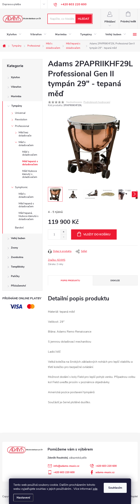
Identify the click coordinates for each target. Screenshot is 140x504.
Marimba (16, 96)
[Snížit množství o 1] (64, 236)
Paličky (15, 276)
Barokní (19, 227)
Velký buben (18, 238)
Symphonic (21, 187)
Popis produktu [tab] (70, 280)
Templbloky (17, 266)
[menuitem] (14, 34)
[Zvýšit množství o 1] (64, 232)
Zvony (14, 247)
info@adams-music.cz (66, 466)
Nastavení (23, 498)
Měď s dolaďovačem (26, 143)
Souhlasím (115, 488)
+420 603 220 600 (106, 466)
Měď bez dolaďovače (25, 134)
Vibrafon (16, 87)
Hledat (83, 19)
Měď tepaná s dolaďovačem (30, 163)
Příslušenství (18, 285)
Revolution (21, 119)
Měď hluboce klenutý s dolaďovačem (29, 174)
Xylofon (15, 77)
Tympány (16, 106)
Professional (22, 126)
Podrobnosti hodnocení (96, 102)
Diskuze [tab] (115, 280)
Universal (20, 113)
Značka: (56, 260)
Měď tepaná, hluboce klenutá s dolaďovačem (28, 216)
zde (95, 489)
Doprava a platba (11, 4)
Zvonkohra (17, 257)
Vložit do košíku (96, 234)
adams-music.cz (105, 472)
